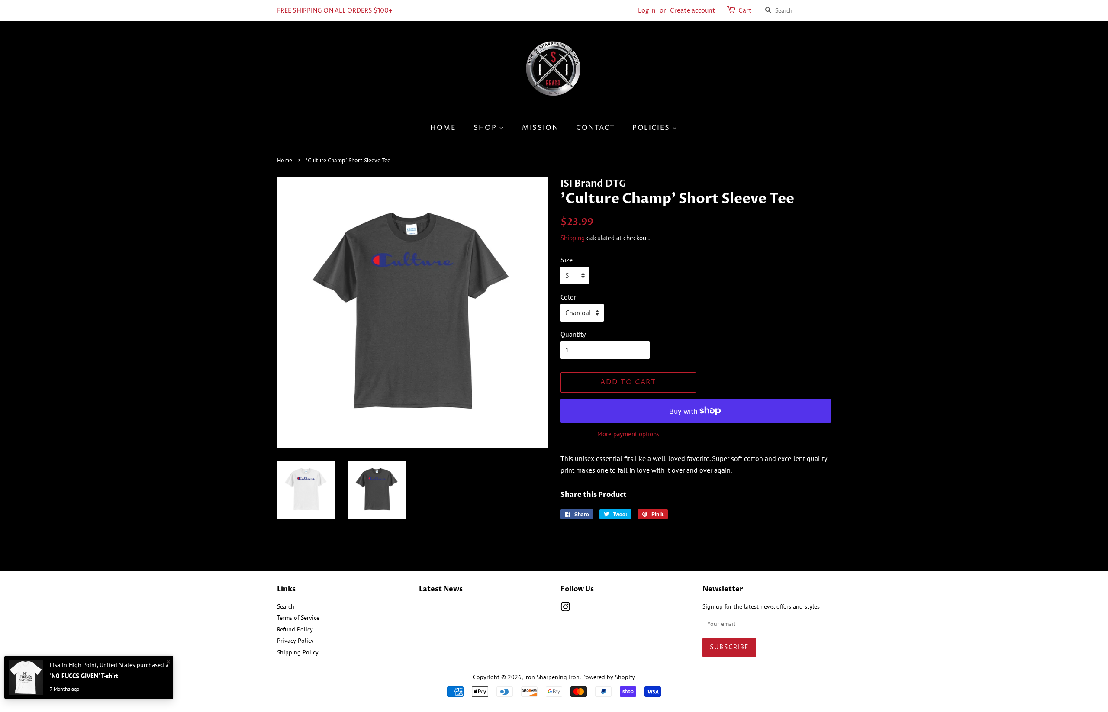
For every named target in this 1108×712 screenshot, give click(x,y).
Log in (647, 10)
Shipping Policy (298, 652)
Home (284, 160)
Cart (745, 10)
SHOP (486, 127)
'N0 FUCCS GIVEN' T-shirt (84, 676)
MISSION (540, 127)
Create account (692, 10)
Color (568, 297)
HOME (443, 127)
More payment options (628, 434)
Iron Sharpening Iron (552, 677)
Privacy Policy (295, 640)
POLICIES (652, 127)
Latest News (441, 589)
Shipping (572, 238)
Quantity (573, 334)
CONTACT (595, 127)
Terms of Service (298, 618)
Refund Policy (295, 629)
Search (285, 606)
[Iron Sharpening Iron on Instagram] (565, 608)
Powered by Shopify (608, 677)
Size (566, 259)
